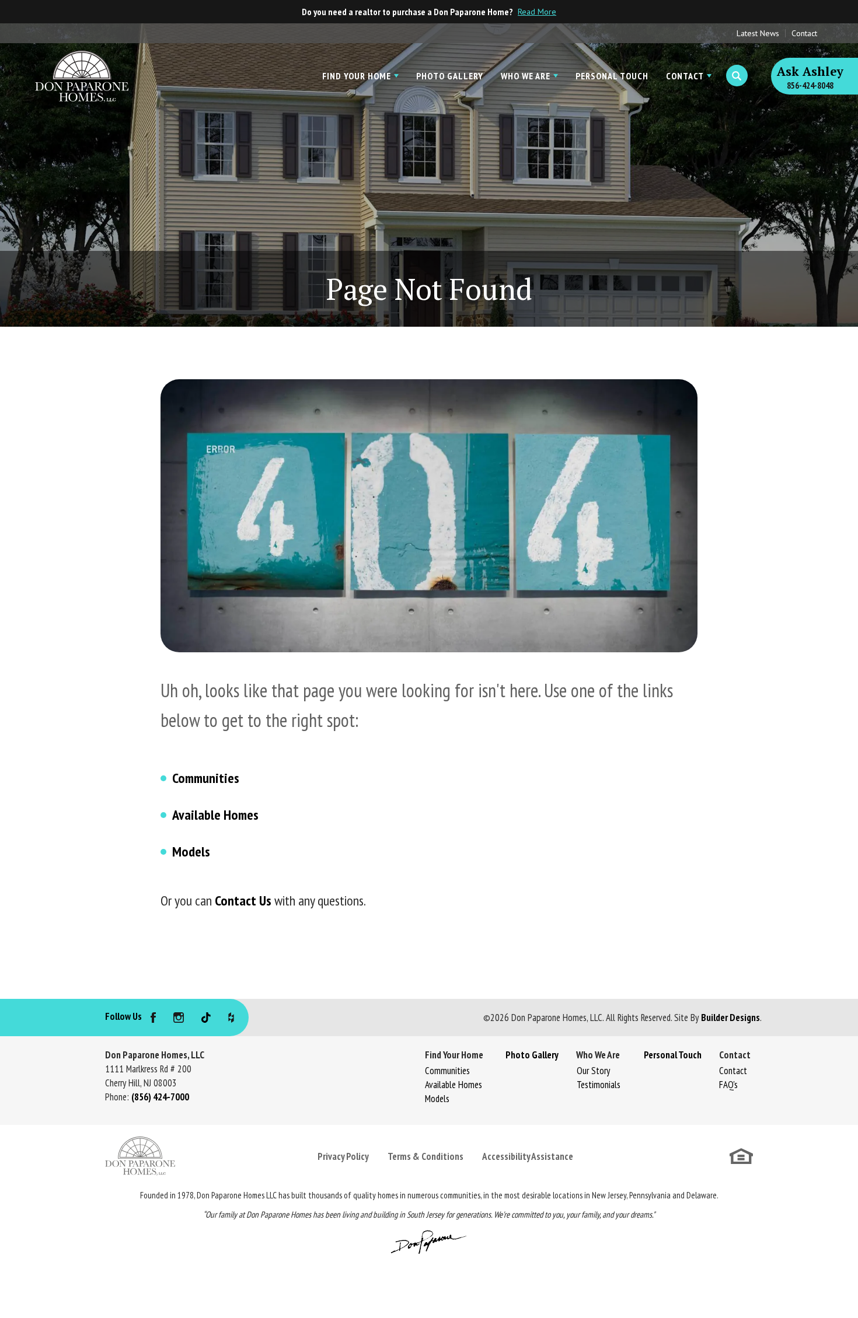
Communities (205, 778)
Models (191, 851)
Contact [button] (685, 76)
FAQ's (728, 1084)
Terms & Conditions (425, 1156)
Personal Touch (612, 76)
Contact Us (243, 901)
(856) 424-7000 (160, 1096)
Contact (804, 33)
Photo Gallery (449, 76)
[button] (737, 76)
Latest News (758, 33)
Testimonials (598, 1084)
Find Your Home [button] (356, 76)
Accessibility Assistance (527, 1156)
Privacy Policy (343, 1156)
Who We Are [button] (525, 76)
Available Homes (215, 815)
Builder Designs (730, 1017)
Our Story (593, 1070)
